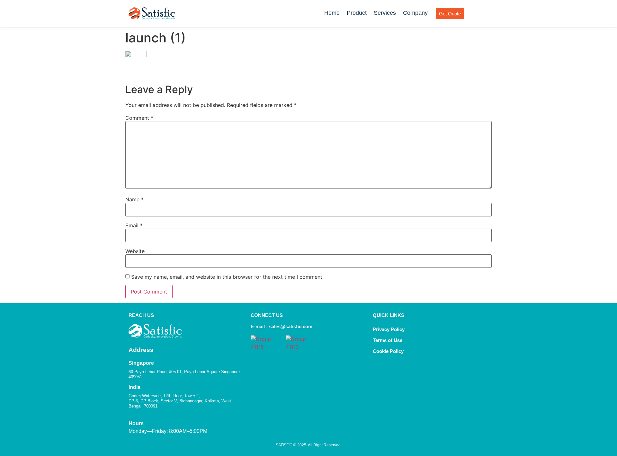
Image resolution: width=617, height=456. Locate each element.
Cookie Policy (389, 351)
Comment (139, 117)
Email (134, 225)
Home (332, 13)
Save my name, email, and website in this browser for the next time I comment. (227, 276)
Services (385, 13)
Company (415, 13)
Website (135, 251)
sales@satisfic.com (290, 326)
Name (134, 199)
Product (357, 13)
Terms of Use (387, 340)
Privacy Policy (389, 329)
